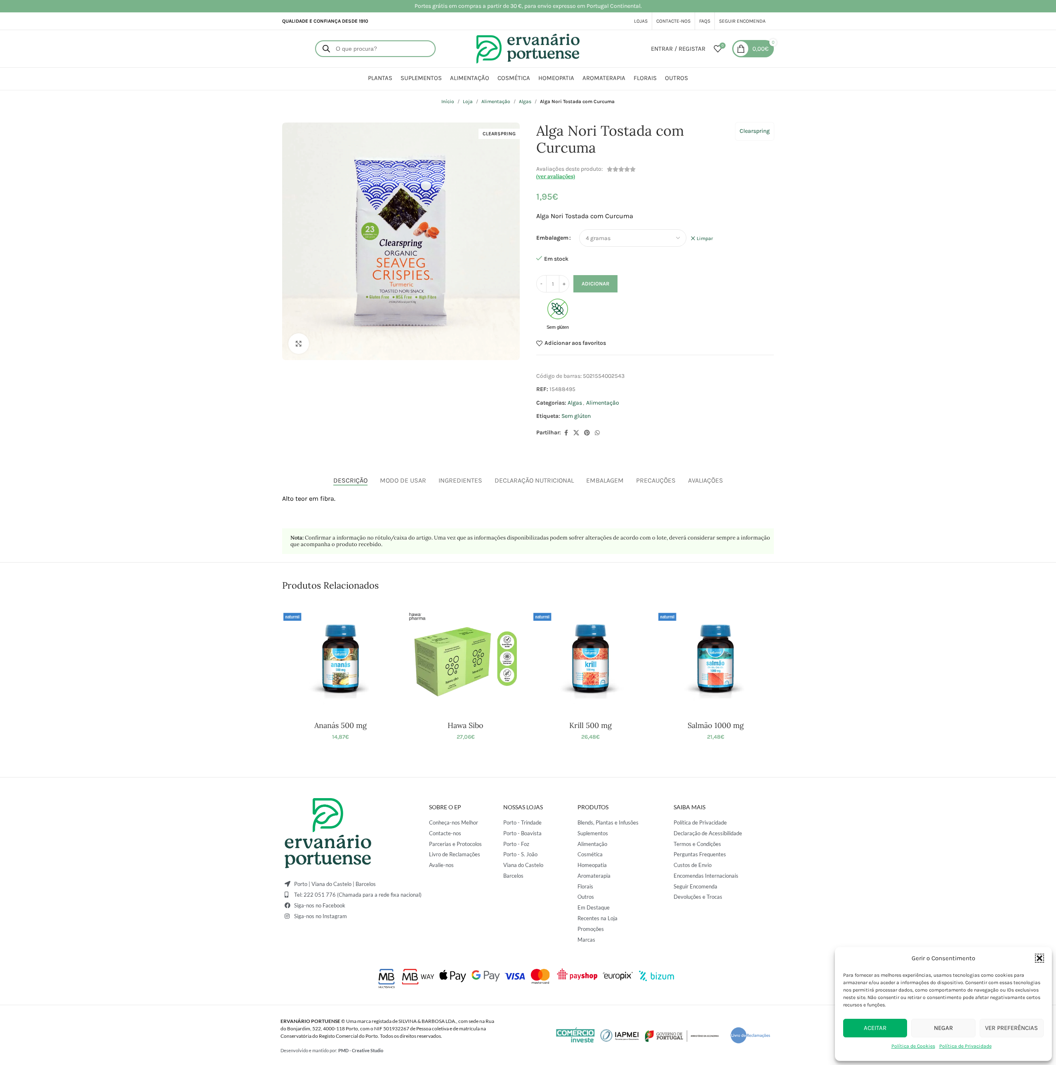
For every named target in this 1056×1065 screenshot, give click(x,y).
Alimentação (495, 101)
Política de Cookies (913, 1046)
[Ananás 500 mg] (340, 658)
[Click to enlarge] (298, 343)
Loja (468, 101)
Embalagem (552, 237)
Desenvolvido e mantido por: (331, 1050)
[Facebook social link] (566, 433)
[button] (1039, 958)
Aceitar (875, 1028)
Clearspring (755, 130)
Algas (525, 101)
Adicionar (595, 283)
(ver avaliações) (555, 176)
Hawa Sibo (465, 725)
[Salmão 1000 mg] (715, 658)
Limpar (705, 238)
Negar (943, 1028)
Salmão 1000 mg (716, 725)
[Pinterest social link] (587, 433)
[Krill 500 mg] (590, 658)
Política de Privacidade (965, 1046)
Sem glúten (576, 415)
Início (447, 101)
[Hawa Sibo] (465, 658)
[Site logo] (528, 48)
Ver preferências (1011, 1028)
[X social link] (576, 433)
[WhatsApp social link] (597, 433)
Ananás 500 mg (340, 725)
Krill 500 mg (590, 725)
